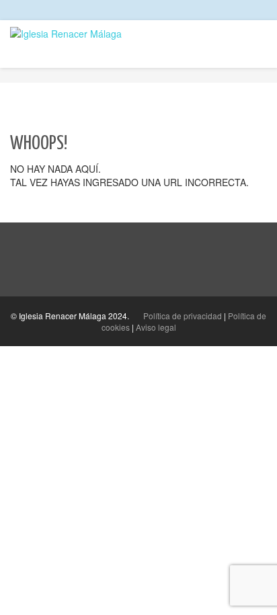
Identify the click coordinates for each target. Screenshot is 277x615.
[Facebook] (238, 9)
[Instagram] (251, 9)
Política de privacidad (182, 315)
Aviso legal (156, 327)
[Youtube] (264, 9)
